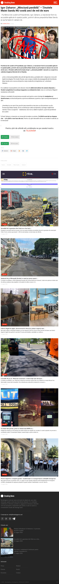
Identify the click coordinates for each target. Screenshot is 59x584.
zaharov (24, 165)
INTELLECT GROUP (24, 582)
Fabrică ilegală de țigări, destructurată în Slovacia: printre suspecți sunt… (23, 328)
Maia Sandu (16, 165)
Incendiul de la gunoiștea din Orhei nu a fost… (27, 539)
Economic (3, 573)
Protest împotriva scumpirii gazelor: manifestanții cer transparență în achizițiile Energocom (28, 478)
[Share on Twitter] (27, 150)
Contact (18, 573)
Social (3, 165)
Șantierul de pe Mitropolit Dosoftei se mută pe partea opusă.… (19, 278)
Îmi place (5, 137)
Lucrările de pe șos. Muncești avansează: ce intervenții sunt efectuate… (22, 378)
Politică (18, 566)
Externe (3, 569)
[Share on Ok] (19, 150)
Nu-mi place (16, 137)
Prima (2, 566)
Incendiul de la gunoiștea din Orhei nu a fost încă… (16, 228)
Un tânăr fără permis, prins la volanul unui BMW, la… (17, 428)
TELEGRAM (30, 131)
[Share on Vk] (23, 150)
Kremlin (9, 165)
